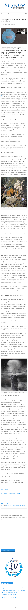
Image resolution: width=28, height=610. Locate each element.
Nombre (3, 539)
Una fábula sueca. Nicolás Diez (9, 598)
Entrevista (3, 24)
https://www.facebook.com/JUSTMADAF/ (11, 493)
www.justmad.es (5, 489)
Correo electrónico (3, 543)
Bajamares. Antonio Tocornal (9, 594)
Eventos (7, 24)
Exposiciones (13, 24)
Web (1, 546)
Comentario (3, 522)
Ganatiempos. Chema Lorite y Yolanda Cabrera (13, 596)
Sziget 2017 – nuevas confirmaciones (15, 505)
